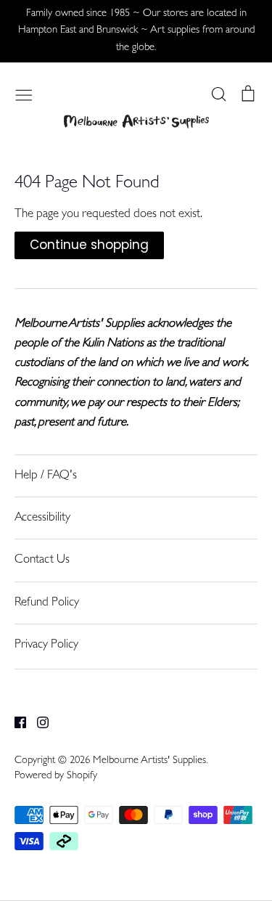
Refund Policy (47, 603)
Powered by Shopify (56, 776)
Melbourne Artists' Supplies (149, 761)
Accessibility (42, 518)
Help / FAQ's (46, 476)
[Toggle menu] (24, 93)
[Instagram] (37, 723)
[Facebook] (15, 723)
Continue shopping (89, 244)
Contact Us (42, 560)
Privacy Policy (46, 645)
